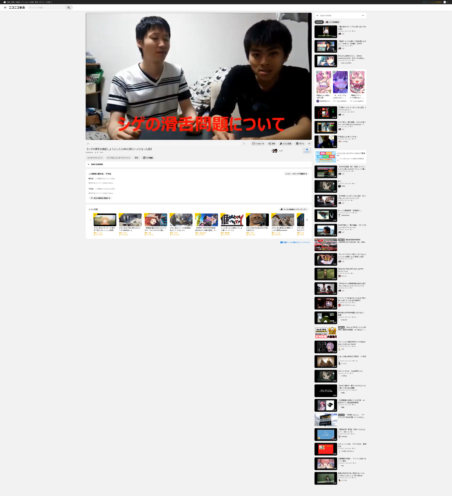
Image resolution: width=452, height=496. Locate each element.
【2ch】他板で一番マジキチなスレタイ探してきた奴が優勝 (352, 387)
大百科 (32, 2)
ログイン (425, 2)
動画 (8, 2)
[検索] (69, 7)
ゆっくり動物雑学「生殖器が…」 (350, 210)
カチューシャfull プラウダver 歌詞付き (352, 445)
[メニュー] (309, 143)
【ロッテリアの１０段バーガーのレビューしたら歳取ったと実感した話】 (352, 255)
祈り (339, 181)
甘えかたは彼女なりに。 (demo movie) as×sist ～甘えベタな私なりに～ (351, 57)
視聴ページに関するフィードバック (296, 242)
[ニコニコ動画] (17, 7)
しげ (280, 151)
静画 (13, 2)
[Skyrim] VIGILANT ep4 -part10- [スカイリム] (351, 270)
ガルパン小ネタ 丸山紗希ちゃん (350, 371)
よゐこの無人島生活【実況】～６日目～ (352, 357)
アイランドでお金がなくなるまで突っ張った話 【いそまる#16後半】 (352, 299)
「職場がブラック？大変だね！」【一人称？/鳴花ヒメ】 (356, 96)
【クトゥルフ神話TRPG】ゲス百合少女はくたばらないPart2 (352, 343)
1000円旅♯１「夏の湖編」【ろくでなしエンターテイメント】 (352, 226)
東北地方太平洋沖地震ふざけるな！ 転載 (351, 314)
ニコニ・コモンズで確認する (296, 174)
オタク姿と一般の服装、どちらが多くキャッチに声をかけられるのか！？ (352, 123)
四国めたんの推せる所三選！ (323, 96)
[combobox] (46, 7)
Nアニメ (41, 2)
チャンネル (24, 2)
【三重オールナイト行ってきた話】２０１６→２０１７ (352, 108)
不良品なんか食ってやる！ (348, 137)
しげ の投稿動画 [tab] (334, 22)
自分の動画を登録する (102, 198)
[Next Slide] (307, 220)
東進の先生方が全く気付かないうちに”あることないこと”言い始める (351, 474)
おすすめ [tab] (319, 22)
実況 (36, 2)
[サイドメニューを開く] (5, 7)
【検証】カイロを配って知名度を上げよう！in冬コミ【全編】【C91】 (352, 42)
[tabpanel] (340, 255)
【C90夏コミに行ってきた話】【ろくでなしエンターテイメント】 (352, 197)
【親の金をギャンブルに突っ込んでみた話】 (352, 28)
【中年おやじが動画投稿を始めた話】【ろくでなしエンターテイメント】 (352, 284)
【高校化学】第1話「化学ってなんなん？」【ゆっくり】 (351, 430)
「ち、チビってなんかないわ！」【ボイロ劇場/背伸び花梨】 (340, 96)
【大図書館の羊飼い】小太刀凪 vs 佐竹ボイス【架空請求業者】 (351, 401)
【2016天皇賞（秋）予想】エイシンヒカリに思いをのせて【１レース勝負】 (351, 168)
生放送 (18, 2)
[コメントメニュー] (363, 15)
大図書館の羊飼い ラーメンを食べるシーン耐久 (352, 460)
